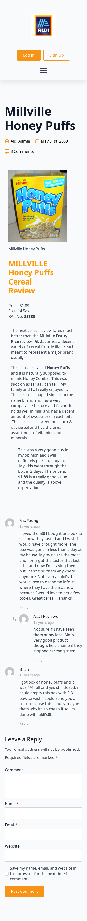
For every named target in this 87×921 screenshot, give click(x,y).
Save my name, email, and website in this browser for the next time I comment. (43, 873)
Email (11, 825)
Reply (23, 607)
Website (12, 846)
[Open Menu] (43, 70)
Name (12, 804)
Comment (15, 770)
